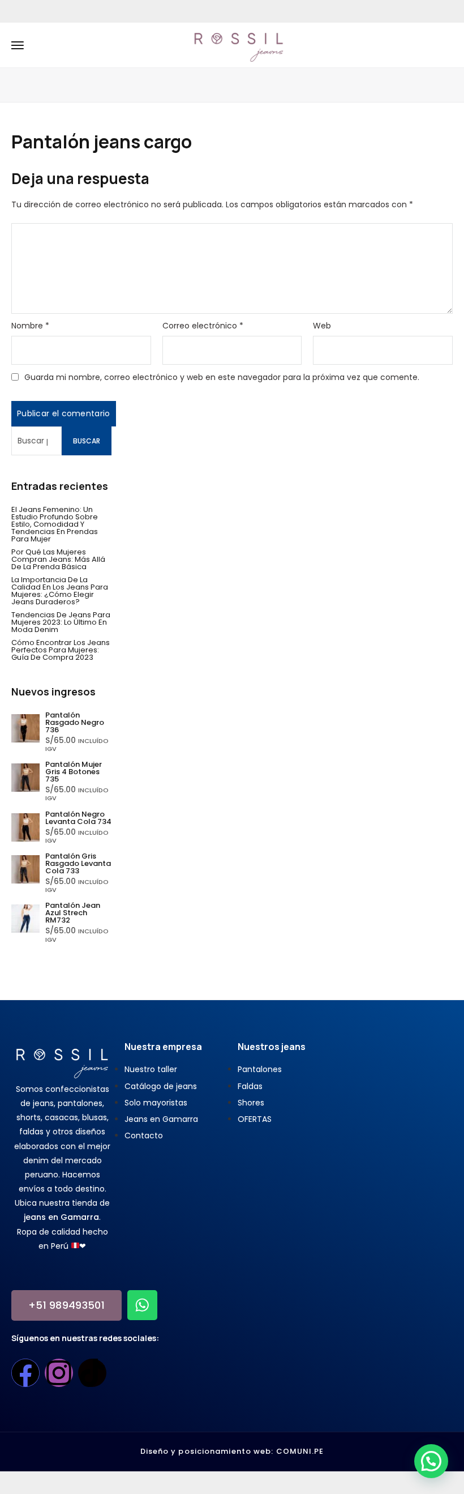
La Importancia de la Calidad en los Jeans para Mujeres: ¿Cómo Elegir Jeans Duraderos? (59, 590)
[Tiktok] (92, 1373)
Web (322, 325)
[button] (431, 1461)
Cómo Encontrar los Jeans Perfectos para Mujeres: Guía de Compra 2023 (60, 650)
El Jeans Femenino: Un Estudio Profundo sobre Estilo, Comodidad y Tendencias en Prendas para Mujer (54, 524)
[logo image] (239, 44)
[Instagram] (59, 1373)
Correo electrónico (202, 325)
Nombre (30, 325)
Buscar (86, 441)
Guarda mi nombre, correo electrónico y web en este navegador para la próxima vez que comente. (221, 377)
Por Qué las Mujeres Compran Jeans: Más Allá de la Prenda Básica (58, 559)
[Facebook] (25, 1373)
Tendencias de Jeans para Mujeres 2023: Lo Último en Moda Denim (60, 622)
